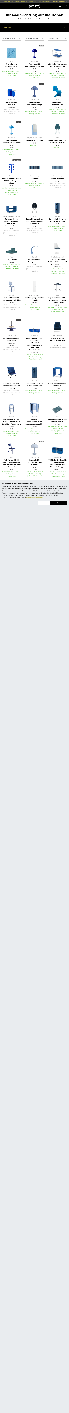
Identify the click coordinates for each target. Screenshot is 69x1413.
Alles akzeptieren (59, 503)
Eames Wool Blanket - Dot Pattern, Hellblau (57, 420)
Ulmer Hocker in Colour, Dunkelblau (57, 384)
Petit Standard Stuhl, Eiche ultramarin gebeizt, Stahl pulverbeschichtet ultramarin (11, 463)
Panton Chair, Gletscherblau (57, 103)
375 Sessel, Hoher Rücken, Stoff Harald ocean (57, 340)
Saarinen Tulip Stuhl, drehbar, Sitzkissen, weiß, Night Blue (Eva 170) (57, 261)
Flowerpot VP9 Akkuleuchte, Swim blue (11, 141)
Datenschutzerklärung (34, 497)
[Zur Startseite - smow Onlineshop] (34, 6)
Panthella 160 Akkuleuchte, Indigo (34, 103)
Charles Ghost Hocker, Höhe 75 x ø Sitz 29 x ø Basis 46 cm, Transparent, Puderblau (11, 422)
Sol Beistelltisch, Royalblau (11, 103)
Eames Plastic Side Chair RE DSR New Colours (57, 141)
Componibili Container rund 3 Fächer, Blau (34, 384)
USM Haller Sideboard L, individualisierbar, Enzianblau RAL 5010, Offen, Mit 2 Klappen (57, 463)
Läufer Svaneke (34, 178)
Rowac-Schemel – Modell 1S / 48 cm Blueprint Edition (11, 180)
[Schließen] (66, 1)
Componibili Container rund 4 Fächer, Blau (57, 220)
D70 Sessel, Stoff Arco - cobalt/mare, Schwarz (11, 384)
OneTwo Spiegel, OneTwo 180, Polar (34, 299)
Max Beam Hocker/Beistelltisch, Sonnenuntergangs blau (34, 421)
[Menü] (3, 6)
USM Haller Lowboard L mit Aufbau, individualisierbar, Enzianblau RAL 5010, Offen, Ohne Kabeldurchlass (34, 344)
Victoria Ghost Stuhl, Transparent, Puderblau (12, 299)
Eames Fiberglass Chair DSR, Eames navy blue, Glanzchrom (34, 221)
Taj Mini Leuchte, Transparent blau (34, 260)
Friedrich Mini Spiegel (34, 140)
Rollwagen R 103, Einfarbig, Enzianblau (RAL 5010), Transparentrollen (11, 222)
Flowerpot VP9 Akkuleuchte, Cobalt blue (34, 65)
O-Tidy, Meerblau (11, 259)
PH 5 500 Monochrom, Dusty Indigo (11, 339)
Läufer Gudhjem (57, 178)
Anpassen (44, 503)
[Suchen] (60, 6)
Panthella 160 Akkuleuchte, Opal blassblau (34, 462)
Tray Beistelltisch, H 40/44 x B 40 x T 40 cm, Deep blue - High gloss (57, 300)
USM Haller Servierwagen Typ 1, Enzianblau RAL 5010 (57, 66)
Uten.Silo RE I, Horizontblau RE (11, 65)
